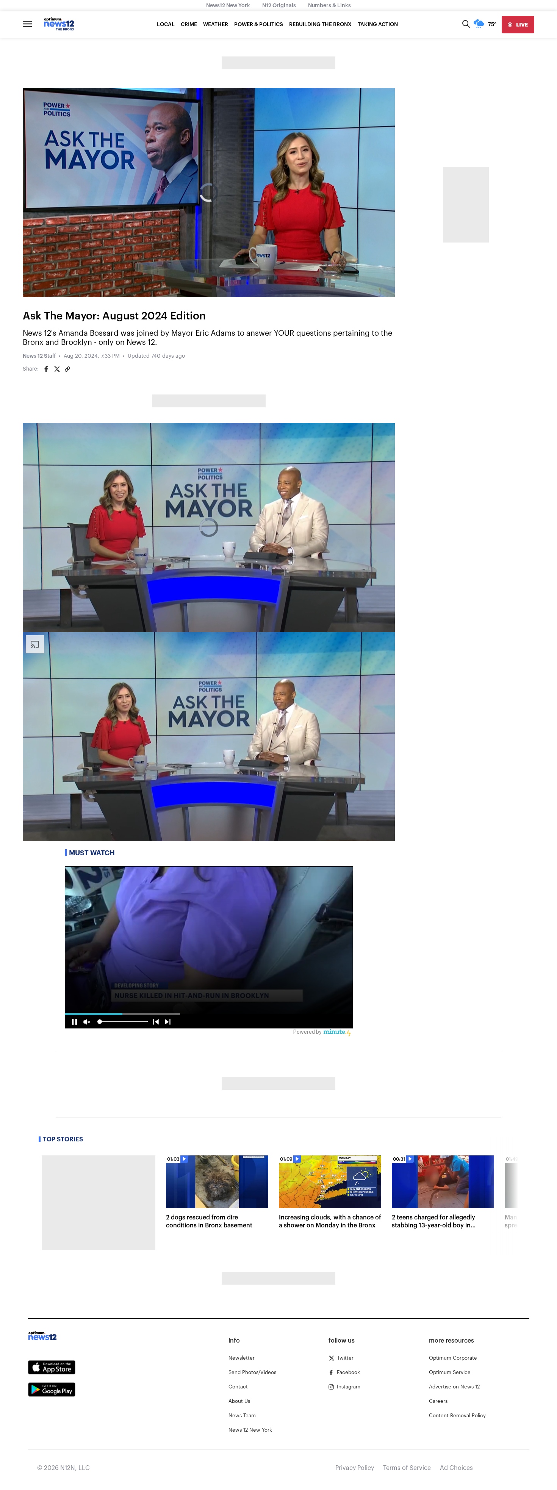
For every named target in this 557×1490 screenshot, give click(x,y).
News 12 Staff (39, 356)
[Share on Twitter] (57, 369)
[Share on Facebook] (46, 369)
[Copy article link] (67, 369)
